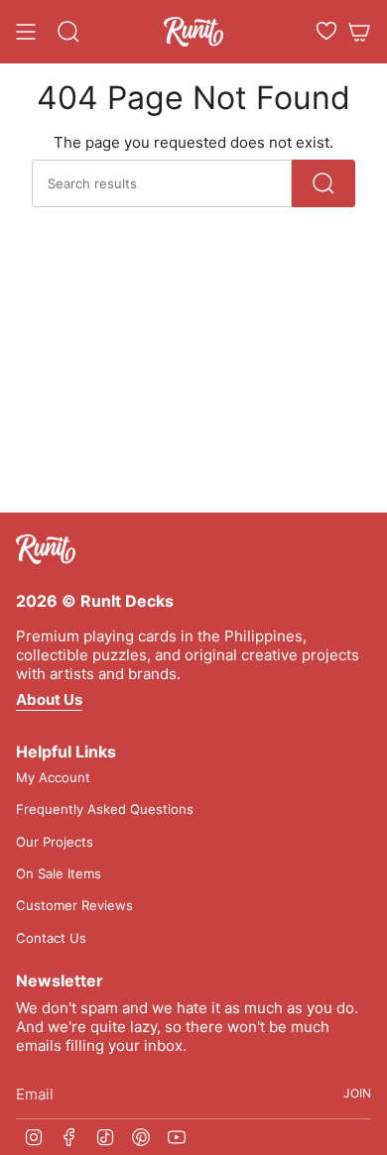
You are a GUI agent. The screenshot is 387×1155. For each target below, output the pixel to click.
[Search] (323, 183)
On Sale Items (58, 873)
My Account (53, 777)
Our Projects (54, 842)
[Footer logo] (45, 549)
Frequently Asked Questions (105, 809)
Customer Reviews (74, 905)
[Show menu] (26, 32)
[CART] (359, 32)
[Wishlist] (326, 31)
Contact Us (51, 938)
